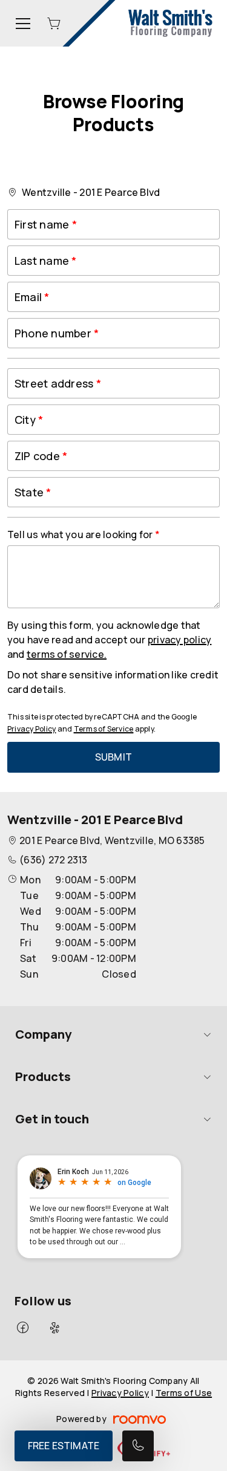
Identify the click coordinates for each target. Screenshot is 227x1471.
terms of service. (67, 654)
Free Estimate (63, 1445)
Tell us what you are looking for (81, 534)
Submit (113, 757)
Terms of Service (104, 729)
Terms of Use (184, 1392)
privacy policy (179, 639)
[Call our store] (138, 1445)
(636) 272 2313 (53, 859)
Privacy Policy (31, 729)
